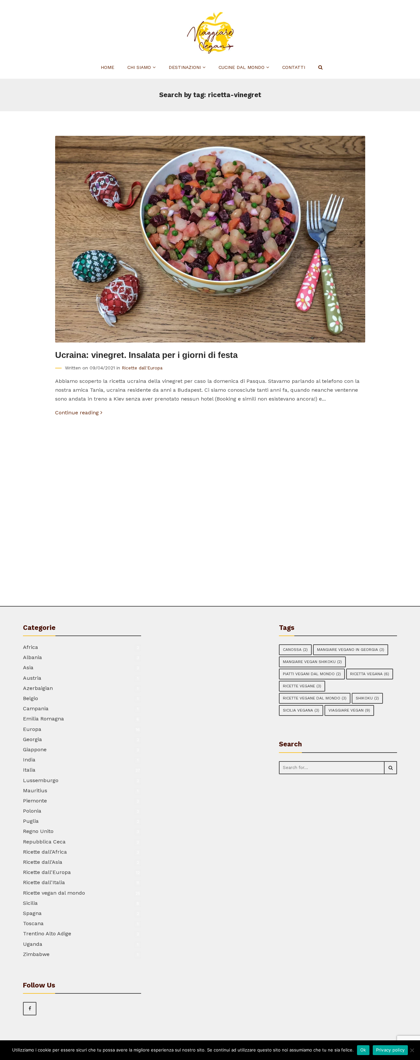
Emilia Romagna (43, 719)
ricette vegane (302, 686)
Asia (28, 667)
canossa (295, 649)
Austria (32, 678)
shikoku (367, 698)
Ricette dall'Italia (44, 882)
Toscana (33, 923)
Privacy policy (390, 1049)
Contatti (293, 67)
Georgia (32, 739)
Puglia (31, 821)
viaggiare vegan (349, 710)
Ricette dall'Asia (42, 862)
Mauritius (35, 790)
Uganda (32, 944)
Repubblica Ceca (44, 842)
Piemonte (35, 801)
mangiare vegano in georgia (350, 649)
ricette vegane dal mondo (314, 698)
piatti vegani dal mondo (312, 674)
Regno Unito (38, 831)
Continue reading (77, 412)
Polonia (32, 811)
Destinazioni (185, 67)
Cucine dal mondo (242, 67)
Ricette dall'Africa (45, 852)
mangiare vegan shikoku (312, 661)
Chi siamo (140, 67)
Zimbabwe (36, 954)
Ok (363, 1049)
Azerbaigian (38, 688)
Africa (30, 647)
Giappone (35, 749)
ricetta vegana (369, 674)
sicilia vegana (301, 710)
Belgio (30, 698)
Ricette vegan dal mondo (54, 893)
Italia (29, 770)
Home (107, 67)
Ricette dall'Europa (142, 367)
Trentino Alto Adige (47, 933)
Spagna (32, 913)
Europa (32, 729)
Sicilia (30, 903)
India (29, 760)
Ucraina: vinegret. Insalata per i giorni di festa (146, 355)
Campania (36, 708)
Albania (32, 657)
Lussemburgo (40, 780)
